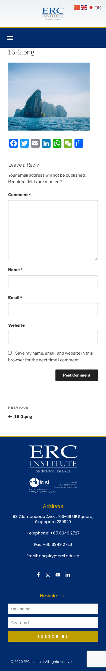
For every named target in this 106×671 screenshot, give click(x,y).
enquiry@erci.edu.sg (59, 556)
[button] (9, 37)
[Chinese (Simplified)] (77, 7)
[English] (84, 7)
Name (15, 269)
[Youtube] (58, 575)
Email (15, 297)
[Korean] (98, 7)
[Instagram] (48, 575)
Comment (19, 194)
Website (16, 325)
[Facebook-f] (38, 575)
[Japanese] (91, 7)
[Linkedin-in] (68, 575)
